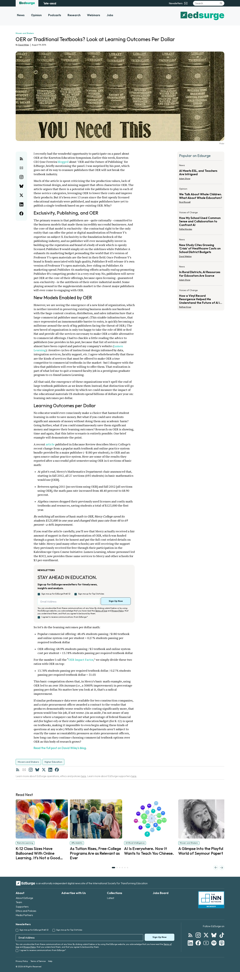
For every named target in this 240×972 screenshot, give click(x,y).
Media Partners (24, 915)
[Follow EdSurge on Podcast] (221, 943)
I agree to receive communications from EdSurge (64, 617)
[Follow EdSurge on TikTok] (221, 935)
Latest (110, 898)
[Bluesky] (37, 770)
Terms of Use (101, 610)
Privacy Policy (118, 610)
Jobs (110, 15)
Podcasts (54, 15)
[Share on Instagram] (21, 177)
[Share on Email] (21, 168)
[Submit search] (221, 3)
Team (19, 902)
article (50, 444)
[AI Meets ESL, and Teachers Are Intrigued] (201, 173)
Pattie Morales (185, 229)
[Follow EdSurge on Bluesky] (213, 935)
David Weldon (185, 256)
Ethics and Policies (26, 910)
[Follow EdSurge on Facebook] (198, 943)
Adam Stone (184, 178)
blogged (63, 162)
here (83, 776)
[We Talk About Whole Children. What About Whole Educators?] (201, 196)
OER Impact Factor (80, 660)
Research (74, 15)
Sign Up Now (116, 601)
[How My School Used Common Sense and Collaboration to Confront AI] (201, 221)
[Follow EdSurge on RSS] (190, 935)
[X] (44, 770)
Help (50, 961)
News (20, 15)
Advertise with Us (73, 893)
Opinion (36, 15)
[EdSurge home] (27, 3)
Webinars (93, 15)
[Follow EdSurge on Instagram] (198, 935)
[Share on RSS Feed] (21, 159)
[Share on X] (21, 195)
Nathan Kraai (185, 307)
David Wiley (23, 45)
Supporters (22, 906)
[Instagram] (31, 770)
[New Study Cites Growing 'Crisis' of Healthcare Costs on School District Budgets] (201, 248)
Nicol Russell (185, 202)
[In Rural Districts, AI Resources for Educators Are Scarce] (201, 274)
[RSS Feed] (18, 770)
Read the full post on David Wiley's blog (60, 748)
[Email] (24, 770)
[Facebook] (57, 770)
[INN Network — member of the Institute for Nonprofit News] (211, 899)
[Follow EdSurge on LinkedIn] (190, 943)
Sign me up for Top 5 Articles (91, 594)
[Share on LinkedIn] (21, 204)
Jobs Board (160, 893)
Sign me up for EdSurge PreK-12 (55, 594)
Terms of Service (38, 961)
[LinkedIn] (50, 770)
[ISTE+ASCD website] (49, 3)
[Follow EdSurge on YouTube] (206, 943)
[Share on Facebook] (21, 214)
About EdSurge (24, 898)
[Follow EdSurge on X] (206, 935)
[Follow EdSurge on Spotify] (213, 943)
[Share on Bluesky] (21, 186)
